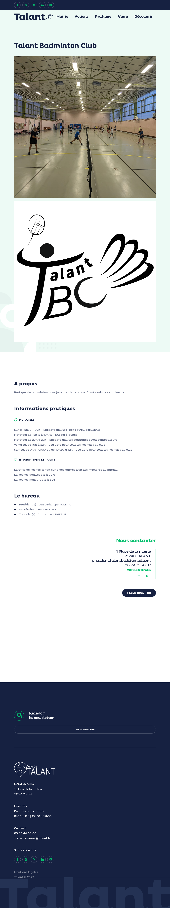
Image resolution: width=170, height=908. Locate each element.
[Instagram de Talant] (25, 5)
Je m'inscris (85, 729)
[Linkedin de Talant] (42, 5)
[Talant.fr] (33, 16)
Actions (81, 16)
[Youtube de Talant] (50, 5)
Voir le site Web (139, 570)
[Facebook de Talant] (17, 5)
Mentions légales (26, 872)
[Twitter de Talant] (34, 5)
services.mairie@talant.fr (32, 838)
